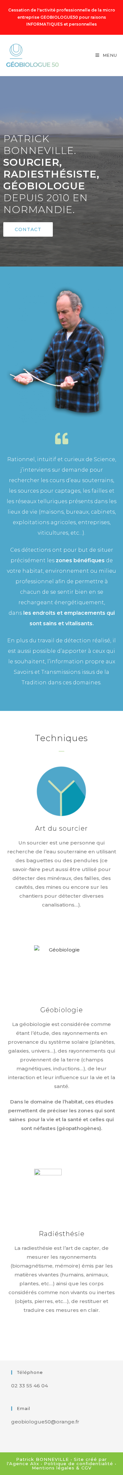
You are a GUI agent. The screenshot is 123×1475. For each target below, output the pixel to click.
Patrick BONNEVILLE (42, 1459)
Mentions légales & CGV (62, 1467)
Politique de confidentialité (78, 1463)
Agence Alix (24, 1463)
